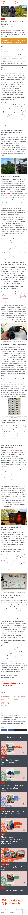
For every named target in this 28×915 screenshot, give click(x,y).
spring (7, 723)
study (14, 723)
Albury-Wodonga (10, 715)
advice (3, 715)
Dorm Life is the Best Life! (12, 867)
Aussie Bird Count (13, 217)
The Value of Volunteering (12, 890)
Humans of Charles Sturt (8, 721)
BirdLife (8, 193)
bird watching (5, 717)
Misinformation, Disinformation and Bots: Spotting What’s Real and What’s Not (12, 840)
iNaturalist (5, 298)
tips (22, 723)
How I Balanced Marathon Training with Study (12, 787)
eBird (14, 294)
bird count (18, 715)
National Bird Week (20, 721)
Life (3, 18)
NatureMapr (23, 296)
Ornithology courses (13, 450)
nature (3, 723)
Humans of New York (16, 58)
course (24, 717)
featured (13, 719)
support (18, 723)
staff (10, 723)
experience (7, 719)
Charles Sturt (17, 717)
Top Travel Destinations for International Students (12, 812)
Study (7, 864)
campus (11, 717)
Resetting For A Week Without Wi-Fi (10, 761)
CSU (2, 719)
